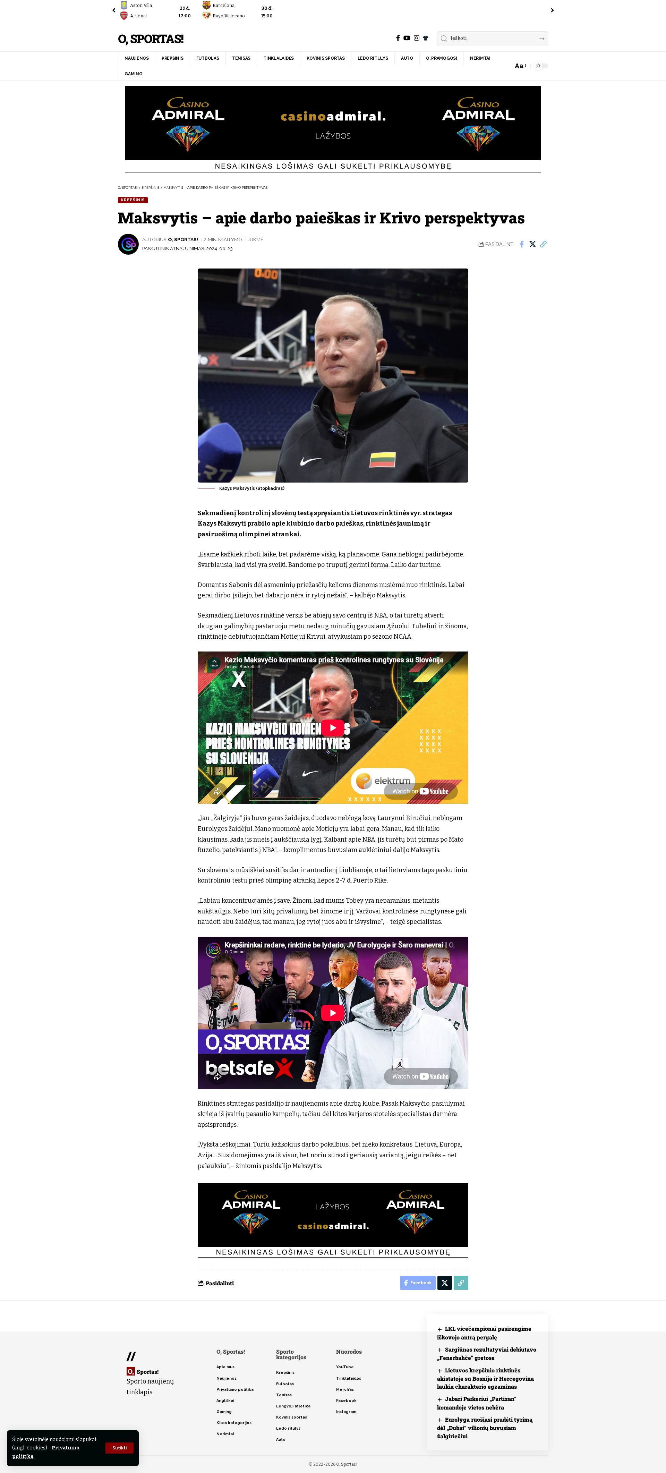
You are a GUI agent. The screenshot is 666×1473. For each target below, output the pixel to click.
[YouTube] (407, 38)
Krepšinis (133, 199)
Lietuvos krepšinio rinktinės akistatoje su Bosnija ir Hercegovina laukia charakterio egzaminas (485, 1378)
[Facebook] (398, 38)
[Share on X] (532, 244)
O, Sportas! (150, 39)
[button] (119, 1448)
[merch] (425, 38)
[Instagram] (416, 38)
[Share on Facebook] (522, 244)
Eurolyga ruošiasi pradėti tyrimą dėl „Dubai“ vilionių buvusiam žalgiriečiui (484, 1428)
